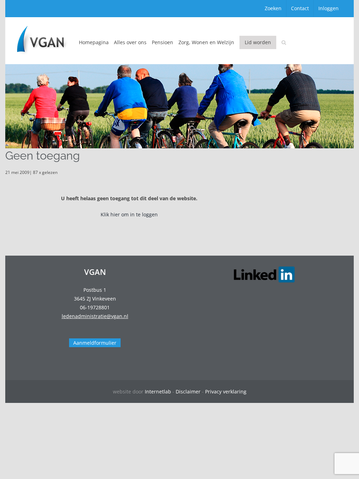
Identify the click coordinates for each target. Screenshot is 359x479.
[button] (284, 42)
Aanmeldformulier (94, 342)
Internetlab (158, 391)
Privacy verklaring (225, 391)
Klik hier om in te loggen (129, 214)
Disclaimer (188, 391)
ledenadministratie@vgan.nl (95, 316)
